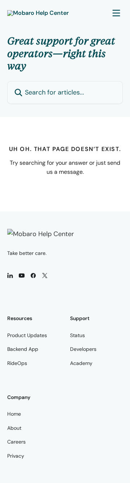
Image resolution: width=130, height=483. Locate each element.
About (14, 428)
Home (14, 414)
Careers (16, 441)
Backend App (22, 349)
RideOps (17, 363)
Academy (81, 363)
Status (77, 335)
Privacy (15, 456)
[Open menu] (116, 13)
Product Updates (27, 335)
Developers (83, 349)
